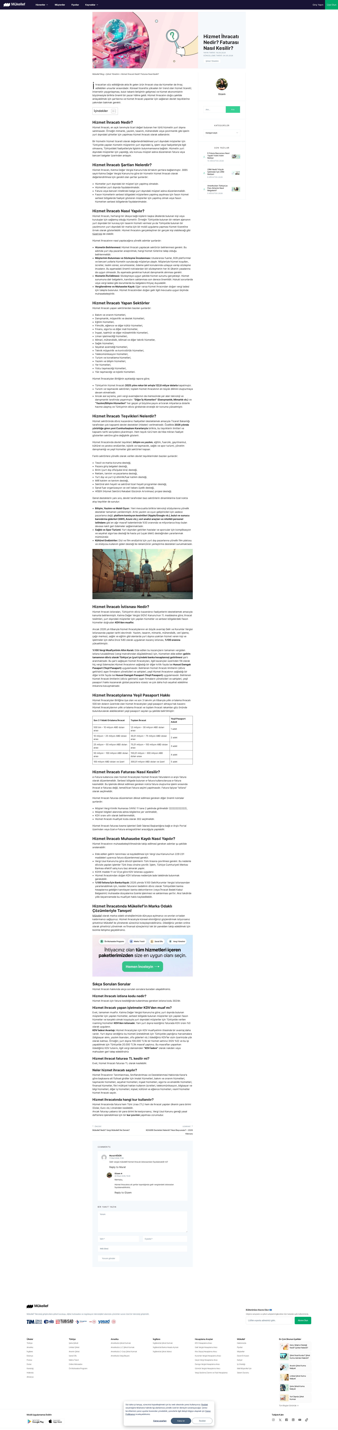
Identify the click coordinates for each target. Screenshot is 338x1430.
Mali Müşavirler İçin (244, 1368)
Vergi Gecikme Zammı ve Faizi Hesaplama (211, 1372)
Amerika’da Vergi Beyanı (120, 1356)
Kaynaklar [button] (90, 4)
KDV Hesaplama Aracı (203, 1343)
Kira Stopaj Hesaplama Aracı (206, 1351)
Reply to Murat (117, 1167)
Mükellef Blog (98, 74)
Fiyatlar (75, 4)
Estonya (30, 1356)
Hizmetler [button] (40, 4)
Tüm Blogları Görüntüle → (288, 1405)
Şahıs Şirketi (73, 1343)
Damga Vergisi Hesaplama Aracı (207, 1364)
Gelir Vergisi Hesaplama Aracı (206, 1347)
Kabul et (181, 1421)
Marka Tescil (74, 1360)
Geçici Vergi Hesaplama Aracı (206, 1360)
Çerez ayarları (159, 1421)
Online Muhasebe (75, 1364)
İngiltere (30, 1351)
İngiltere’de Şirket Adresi (162, 1351)
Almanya (30, 1377)
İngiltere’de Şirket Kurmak (163, 1343)
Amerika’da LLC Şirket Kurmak (122, 1347)
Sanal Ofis (73, 1356)
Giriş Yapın (318, 4)
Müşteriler (60, 4)
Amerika (30, 1347)
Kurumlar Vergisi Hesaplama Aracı (208, 1356)
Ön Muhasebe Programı (78, 1368)
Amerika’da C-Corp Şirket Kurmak (124, 1351)
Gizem (222, 94)
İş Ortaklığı (241, 1364)
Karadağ (30, 1368)
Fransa (29, 1360)
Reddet (204, 1404)
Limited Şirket (74, 1347)
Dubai (29, 1364)
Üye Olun (331, 4)
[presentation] (221, 84)
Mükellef (97, 915)
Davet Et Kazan (243, 1356)
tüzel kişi (97, 233)
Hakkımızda (241, 1343)
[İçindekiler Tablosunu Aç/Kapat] (112, 111)
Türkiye (29, 1343)
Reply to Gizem (123, 1192)
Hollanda (30, 1372)
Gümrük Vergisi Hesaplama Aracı (207, 1368)
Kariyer (239, 1360)
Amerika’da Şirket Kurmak (121, 1343)
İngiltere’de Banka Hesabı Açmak (165, 1347)
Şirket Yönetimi (212, 61)
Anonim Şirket (74, 1351)
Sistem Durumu (243, 1372)
